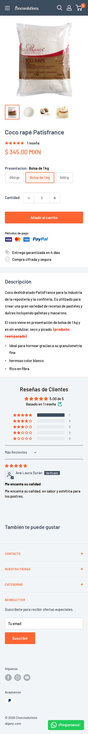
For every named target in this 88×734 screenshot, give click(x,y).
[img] (16, 465)
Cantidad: (13, 197)
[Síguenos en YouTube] (26, 677)
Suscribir (20, 638)
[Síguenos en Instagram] (17, 677)
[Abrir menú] (7, 8)
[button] (23, 415)
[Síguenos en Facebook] (8, 677)
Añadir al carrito (44, 217)
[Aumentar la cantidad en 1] (55, 198)
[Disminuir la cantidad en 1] (29, 198)
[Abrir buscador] (59, 8)
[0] (79, 8)
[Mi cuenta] (69, 8)
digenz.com (13, 723)
